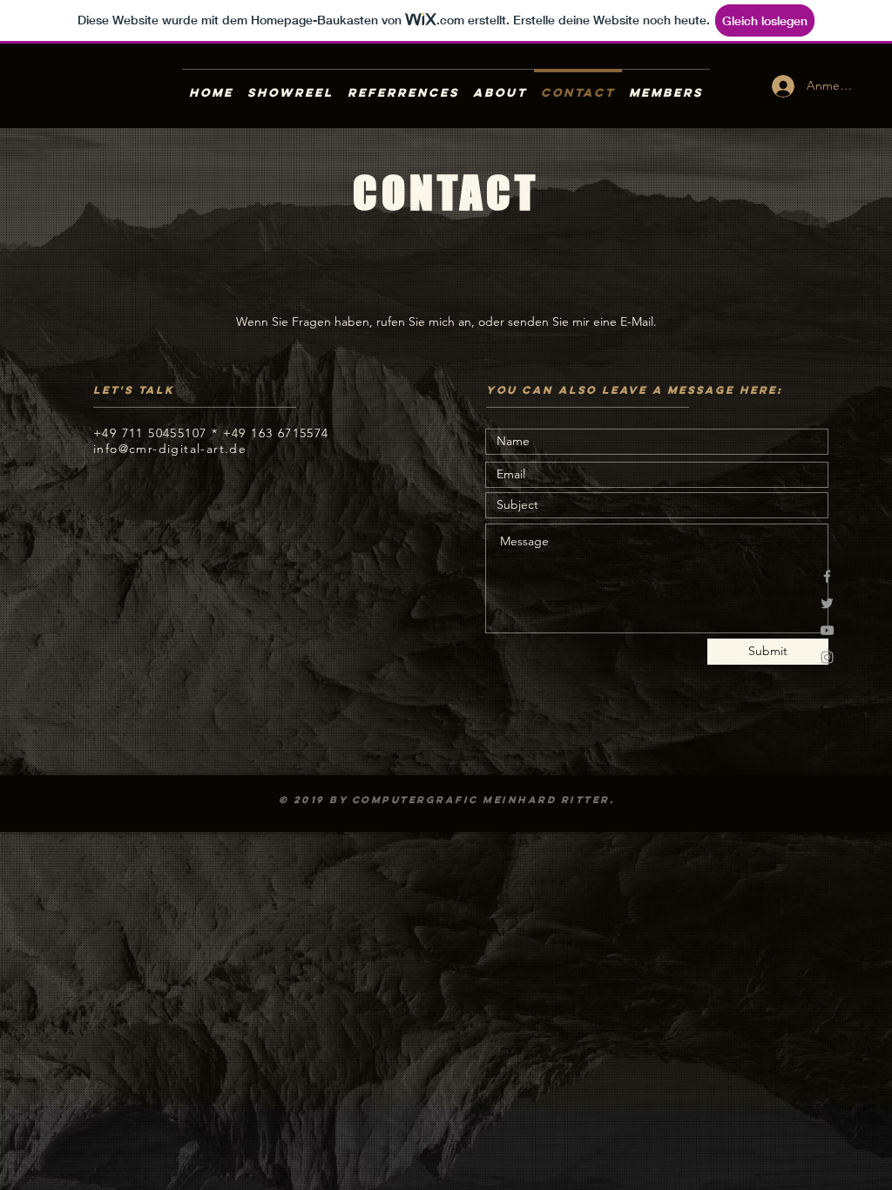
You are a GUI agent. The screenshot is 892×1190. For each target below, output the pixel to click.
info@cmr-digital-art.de (170, 448)
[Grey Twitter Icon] (827, 603)
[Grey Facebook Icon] (827, 576)
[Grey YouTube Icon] (827, 630)
